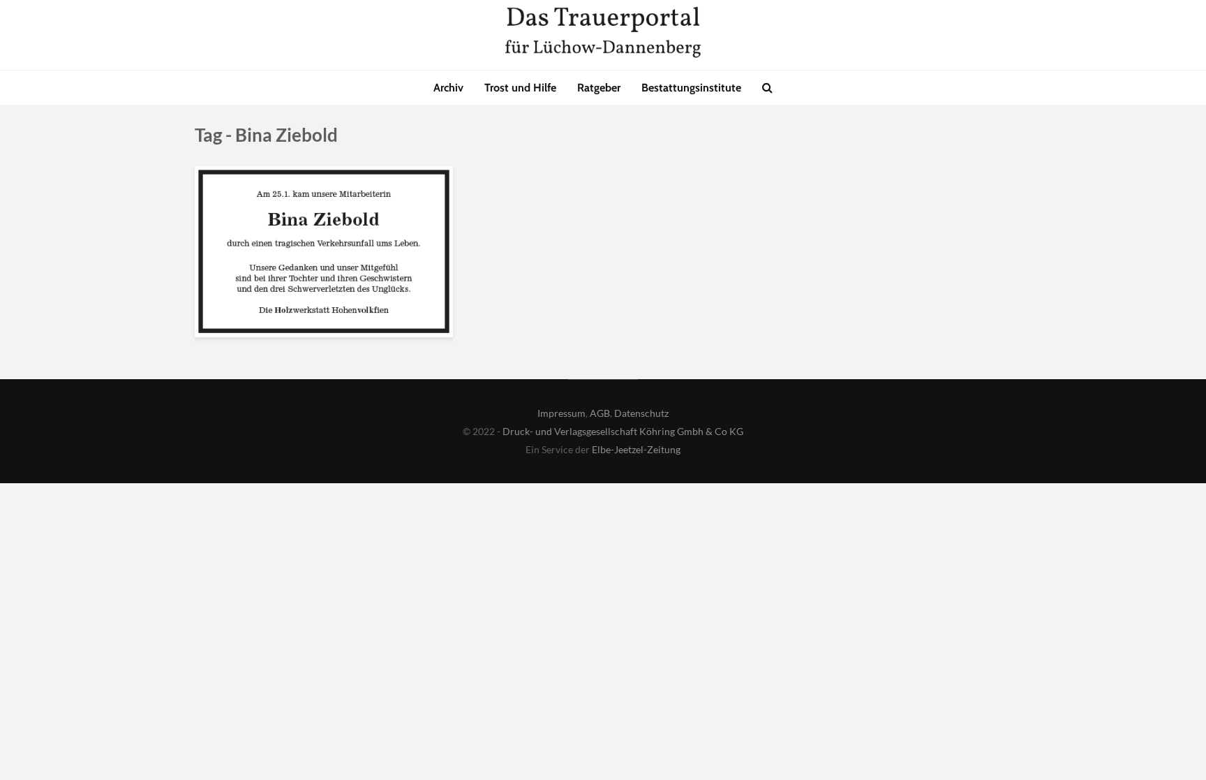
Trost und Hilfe (520, 87)
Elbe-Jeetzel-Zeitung (636, 449)
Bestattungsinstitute (691, 87)
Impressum (561, 413)
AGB (600, 413)
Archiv (448, 87)
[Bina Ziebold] (324, 251)
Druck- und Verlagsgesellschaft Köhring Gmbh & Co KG (622, 431)
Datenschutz (641, 413)
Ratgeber (598, 87)
